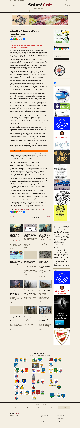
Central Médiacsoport (57, 236)
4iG (55, 226)
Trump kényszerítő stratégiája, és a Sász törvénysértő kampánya (30, 318)
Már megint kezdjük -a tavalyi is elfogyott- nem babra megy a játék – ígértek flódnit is (16, 263)
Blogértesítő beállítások (60, 418)
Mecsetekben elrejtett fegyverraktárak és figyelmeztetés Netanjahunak (29, 263)
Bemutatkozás (58, 416)
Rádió (60, 257)
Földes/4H (58, 11)
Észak (31, 11)
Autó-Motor (26, 11)
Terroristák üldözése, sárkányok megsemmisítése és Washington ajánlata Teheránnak (15, 236)
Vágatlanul (18, 11)
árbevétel (63, 265)
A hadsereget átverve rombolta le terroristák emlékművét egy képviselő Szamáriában (44, 236)
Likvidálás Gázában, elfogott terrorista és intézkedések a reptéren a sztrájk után (45, 318)
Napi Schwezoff (59, 254)
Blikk (60, 234)
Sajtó (65, 258)
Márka (59, 252)
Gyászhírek (37, 11)
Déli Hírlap (44, 11)
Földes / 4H (56, 247)
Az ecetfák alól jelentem (15, 259)
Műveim (65, 252)
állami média (57, 265)
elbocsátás (61, 242)
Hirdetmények (64, 249)
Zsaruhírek (52, 11)
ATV (67, 227)
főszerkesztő (62, 247)
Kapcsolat (68, 0)
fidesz (66, 246)
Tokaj (55, 395)
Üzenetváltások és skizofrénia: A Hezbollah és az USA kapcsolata (30, 292)
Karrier (57, 250)
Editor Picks (58, 240)
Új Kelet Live (41, 209)
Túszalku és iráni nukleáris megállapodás (22, 209)
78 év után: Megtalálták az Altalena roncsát (44, 291)
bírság (63, 234)
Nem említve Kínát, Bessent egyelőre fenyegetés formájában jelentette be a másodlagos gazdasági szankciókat (44, 264)
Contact (57, 419)
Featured (57, 244)
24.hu (58, 226)
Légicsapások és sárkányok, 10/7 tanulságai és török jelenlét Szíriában (14, 292)
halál (57, 249)
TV (56, 259)
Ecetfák (11, 11)
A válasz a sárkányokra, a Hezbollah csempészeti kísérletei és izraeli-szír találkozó (16, 318)
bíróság (67, 234)
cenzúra (64, 236)
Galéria (64, 11)
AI (61, 226)
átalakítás (67, 265)
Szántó (40, 5)
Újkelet (11, 29)
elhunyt (65, 242)
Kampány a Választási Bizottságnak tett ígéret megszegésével (30, 235)
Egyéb (41, 416)
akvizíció (64, 226)
